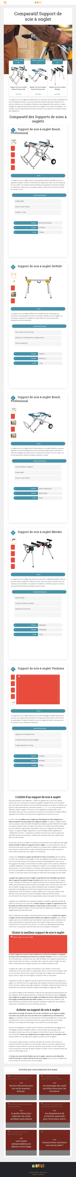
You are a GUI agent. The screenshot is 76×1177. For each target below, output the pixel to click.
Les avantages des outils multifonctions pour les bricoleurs (54, 1088)
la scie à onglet (47, 807)
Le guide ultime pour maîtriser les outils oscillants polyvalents (21, 1116)
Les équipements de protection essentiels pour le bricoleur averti (54, 1116)
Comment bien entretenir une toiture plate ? (54, 1143)
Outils (21, 1083)
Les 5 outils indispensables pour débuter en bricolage (21, 1144)
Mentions (41, 1174)
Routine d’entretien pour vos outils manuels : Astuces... (21, 1088)
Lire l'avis (18, 94)
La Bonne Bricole (34, 1172)
